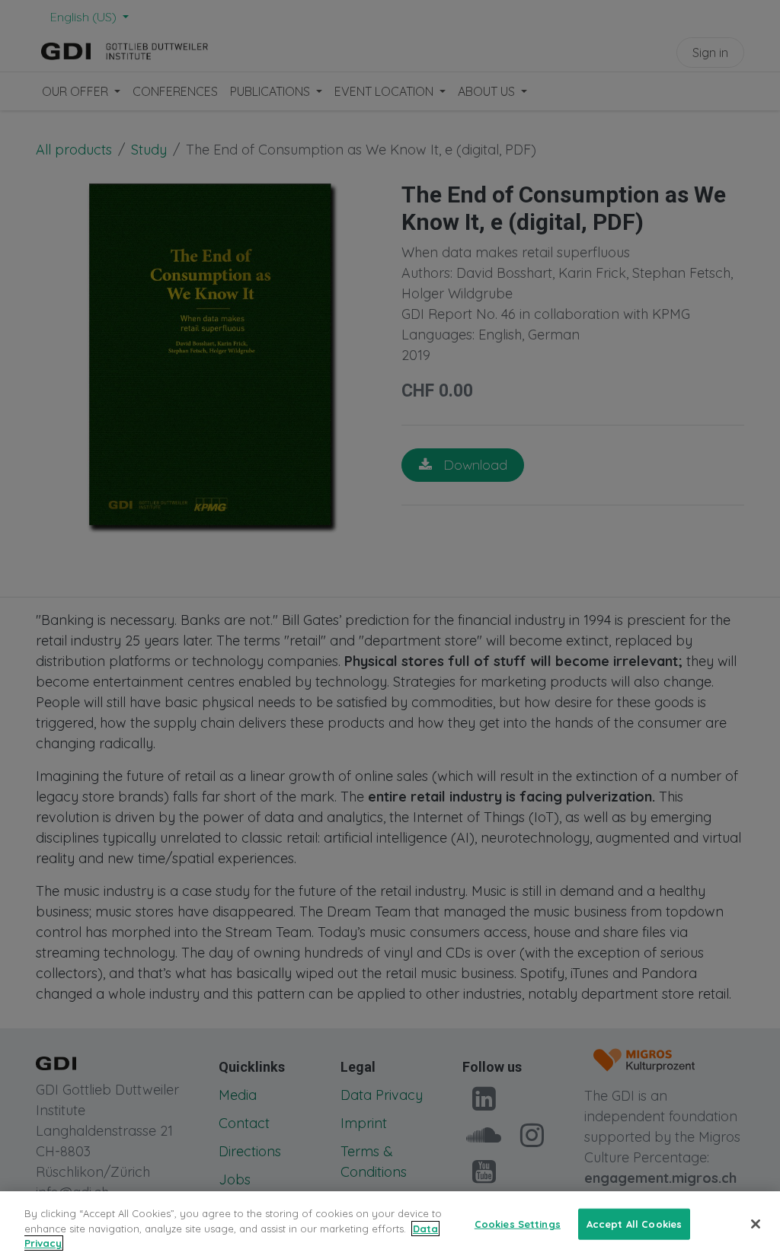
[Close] (755, 1224)
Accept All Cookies (634, 1223)
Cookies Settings (518, 1223)
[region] (390, 1225)
